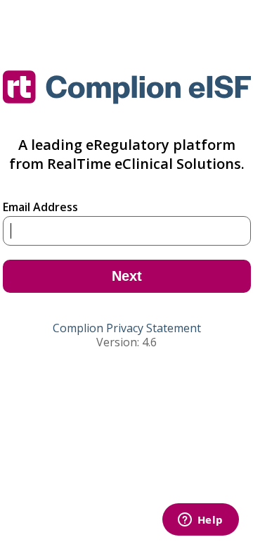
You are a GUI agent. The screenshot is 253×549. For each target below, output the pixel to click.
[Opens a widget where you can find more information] (186, 522)
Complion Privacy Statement (127, 328)
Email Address (40, 207)
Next (127, 276)
